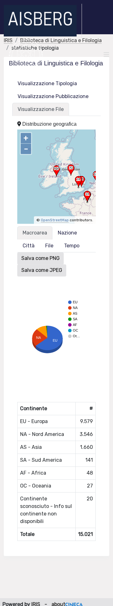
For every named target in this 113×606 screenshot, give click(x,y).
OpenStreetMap (55, 220)
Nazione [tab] (67, 233)
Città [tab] (29, 246)
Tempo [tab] (71, 246)
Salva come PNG (40, 258)
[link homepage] (43, 21)
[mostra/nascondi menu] (106, 55)
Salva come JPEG (41, 270)
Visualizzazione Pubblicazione (53, 96)
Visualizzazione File (41, 109)
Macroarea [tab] (35, 233)
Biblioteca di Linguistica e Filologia (61, 40)
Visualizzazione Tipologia (47, 83)
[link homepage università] (26, 55)
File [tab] (49, 246)
